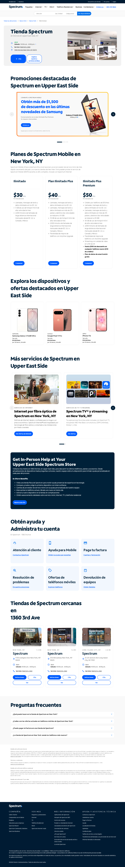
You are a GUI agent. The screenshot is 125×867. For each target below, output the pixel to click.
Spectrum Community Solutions (18, 828)
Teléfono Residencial (37, 823)
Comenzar (19, 263)
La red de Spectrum (60, 844)
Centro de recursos (59, 820)
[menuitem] (12, 2)
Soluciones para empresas (16, 823)
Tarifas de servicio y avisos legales (92, 834)
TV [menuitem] (46, 7)
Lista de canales (58, 831)
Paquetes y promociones (39, 815)
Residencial (12, 2)
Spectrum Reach (14, 826)
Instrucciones (19, 677)
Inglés (114, 2)
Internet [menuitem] (39, 7)
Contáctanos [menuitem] (89, 7)
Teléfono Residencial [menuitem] (65, 7)
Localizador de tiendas (88, 826)
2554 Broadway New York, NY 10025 (61, 659)
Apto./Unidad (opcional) (60, 12)
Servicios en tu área (60, 837)
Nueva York (23, 21)
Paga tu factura (87, 820)
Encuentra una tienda (94, 2)
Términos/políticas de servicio (17, 851)
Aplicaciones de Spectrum (61, 815)
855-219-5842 (111, 7)
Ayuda (84, 823)
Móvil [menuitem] (52, 7)
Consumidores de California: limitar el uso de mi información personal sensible (79, 853)
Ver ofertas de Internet (23, 434)
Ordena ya (99, 7)
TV (32, 820)
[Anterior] (12, 114)
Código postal (71, 11)
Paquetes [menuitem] (29, 7)
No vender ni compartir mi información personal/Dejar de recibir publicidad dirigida (32, 853)
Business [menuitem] (79, 7)
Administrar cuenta (88, 817)
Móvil (33, 826)
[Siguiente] (113, 114)
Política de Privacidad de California (60, 851)
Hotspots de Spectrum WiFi (62, 817)
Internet (34, 817)
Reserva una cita (19, 502)
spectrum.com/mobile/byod (17, 764)
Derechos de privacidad (33, 851)
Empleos (11, 820)
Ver (27, 683)
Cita (18, 59)
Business (21, 2)
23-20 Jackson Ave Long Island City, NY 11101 (96, 659)
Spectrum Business (14, 831)
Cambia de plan (86, 831)
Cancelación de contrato (61, 828)
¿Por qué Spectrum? (60, 834)
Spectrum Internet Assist (39, 828)
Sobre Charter (13, 815)
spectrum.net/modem (16, 756)
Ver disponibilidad (84, 13)
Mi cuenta (106, 2)
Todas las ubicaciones (10, 21)
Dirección (37, 11)
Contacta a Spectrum (88, 815)
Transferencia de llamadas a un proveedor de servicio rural (99, 837)
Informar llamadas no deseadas (91, 839)
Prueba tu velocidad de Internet (63, 823)
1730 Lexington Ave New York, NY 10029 (28, 659)
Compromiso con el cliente (16, 817)
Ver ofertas (72, 434)
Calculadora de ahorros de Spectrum (64, 826)
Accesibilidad (45, 851)
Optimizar (85, 828)
